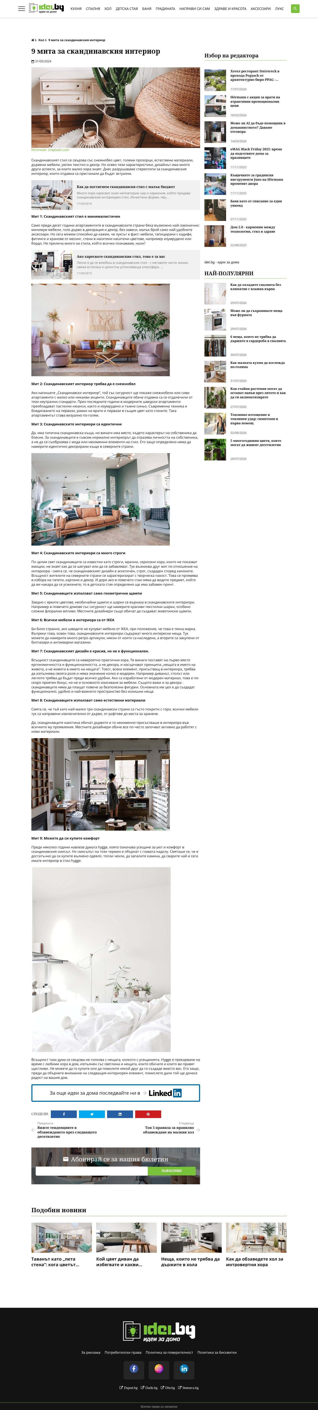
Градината (165, 8)
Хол (107, 8)
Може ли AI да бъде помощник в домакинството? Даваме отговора (258, 127)
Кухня (76, 8)
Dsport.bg (131, 1387)
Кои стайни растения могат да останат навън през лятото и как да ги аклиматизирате (258, 393)
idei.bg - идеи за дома (221, 261)
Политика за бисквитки (217, 1352)
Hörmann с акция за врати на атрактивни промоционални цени (255, 101)
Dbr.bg (170, 1387)
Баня (146, 8)
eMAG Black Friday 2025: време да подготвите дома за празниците (256, 153)
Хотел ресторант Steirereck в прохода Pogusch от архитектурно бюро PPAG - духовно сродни (254, 75)
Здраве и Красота (230, 8)
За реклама (90, 1352)
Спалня (93, 8)
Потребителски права (123, 1352)
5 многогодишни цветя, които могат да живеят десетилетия (255, 443)
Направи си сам (195, 8)
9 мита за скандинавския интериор (76, 40)
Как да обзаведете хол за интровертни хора (254, 1261)
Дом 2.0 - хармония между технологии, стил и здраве (252, 229)
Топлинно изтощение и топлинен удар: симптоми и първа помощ (254, 419)
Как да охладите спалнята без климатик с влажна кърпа (255, 287)
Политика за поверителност (169, 1352)
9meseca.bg (191, 1387)
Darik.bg (151, 1387)
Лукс (279, 8)
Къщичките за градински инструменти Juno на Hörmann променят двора (256, 179)
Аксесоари (261, 8)
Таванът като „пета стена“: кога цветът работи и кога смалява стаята (57, 1261)
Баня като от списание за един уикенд (256, 203)
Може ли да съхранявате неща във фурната (256, 313)
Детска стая (127, 8)
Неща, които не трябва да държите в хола (190, 1261)
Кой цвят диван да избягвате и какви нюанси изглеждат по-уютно (122, 1261)
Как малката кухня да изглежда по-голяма (257, 365)
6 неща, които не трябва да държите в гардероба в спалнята (258, 339)
